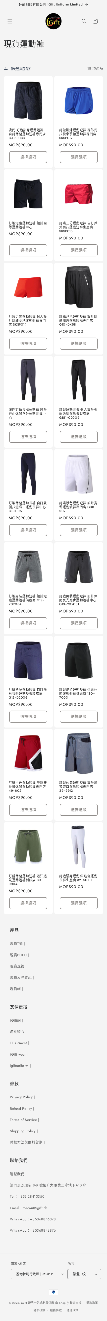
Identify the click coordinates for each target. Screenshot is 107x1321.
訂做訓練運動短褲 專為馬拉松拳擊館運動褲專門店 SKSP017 (78, 134)
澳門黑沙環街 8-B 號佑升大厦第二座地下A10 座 (48, 1185)
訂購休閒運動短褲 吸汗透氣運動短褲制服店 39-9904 (28, 880)
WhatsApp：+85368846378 (33, 1219)
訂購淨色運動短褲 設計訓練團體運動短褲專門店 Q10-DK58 (78, 321)
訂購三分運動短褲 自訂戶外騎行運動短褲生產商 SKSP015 (78, 227)
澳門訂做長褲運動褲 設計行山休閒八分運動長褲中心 (28, 414)
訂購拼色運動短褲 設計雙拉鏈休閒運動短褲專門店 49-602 (28, 787)
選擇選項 (28, 157)
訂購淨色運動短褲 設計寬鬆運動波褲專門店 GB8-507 (78, 507)
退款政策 (92, 1303)
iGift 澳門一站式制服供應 (37, 1303)
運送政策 (72, 1310)
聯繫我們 (17, 1173)
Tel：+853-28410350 (27, 1196)
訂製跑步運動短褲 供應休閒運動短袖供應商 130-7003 (78, 694)
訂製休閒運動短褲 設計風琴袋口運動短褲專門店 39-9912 (78, 787)
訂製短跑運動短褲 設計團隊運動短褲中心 (28, 225)
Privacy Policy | (22, 1097)
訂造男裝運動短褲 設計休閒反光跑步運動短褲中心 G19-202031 (78, 600)
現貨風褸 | (18, 966)
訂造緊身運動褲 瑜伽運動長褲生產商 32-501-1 (78, 878)
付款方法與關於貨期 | (27, 1142)
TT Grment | (19, 1042)
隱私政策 (39, 1310)
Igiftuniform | (20, 1065)
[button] (9, 21)
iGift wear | (19, 1054)
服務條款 (56, 1310)
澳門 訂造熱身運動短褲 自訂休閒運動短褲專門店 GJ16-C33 (27, 134)
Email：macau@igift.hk (28, 1207)
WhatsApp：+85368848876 (33, 1230)
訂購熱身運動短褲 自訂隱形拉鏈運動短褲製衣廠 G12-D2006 (28, 694)
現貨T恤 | (17, 943)
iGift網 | (16, 1020)
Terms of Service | (24, 1119)
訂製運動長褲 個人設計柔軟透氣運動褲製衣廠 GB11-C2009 (78, 414)
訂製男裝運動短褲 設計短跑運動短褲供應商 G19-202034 (28, 600)
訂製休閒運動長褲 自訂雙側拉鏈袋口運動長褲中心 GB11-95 (28, 507)
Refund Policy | (22, 1108)
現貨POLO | (19, 954)
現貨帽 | (16, 988)
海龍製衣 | (18, 1031)
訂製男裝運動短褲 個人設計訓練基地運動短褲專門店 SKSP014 (28, 321)
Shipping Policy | (24, 1131)
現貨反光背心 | (22, 977)
